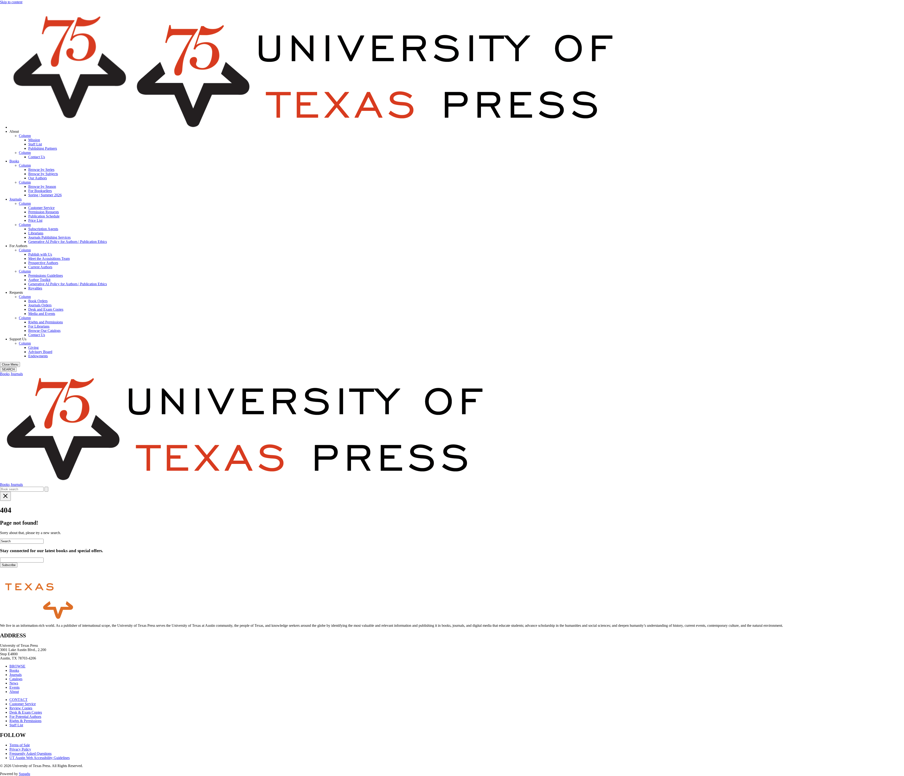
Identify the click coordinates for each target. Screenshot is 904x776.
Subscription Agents (43, 229)
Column (25, 136)
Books (14, 161)
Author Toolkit (39, 280)
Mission (34, 140)
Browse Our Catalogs (44, 331)
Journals (15, 199)
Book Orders (38, 301)
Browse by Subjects (43, 174)
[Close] (5, 496)
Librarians (35, 233)
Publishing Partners (42, 148)
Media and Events (41, 314)
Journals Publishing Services (49, 237)
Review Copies (20, 708)
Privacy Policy (20, 749)
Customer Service (41, 208)
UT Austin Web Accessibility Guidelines (39, 758)
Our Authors (37, 178)
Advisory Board (40, 352)
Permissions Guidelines (45, 275)
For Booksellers (40, 191)
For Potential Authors (25, 717)
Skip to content (11, 2)
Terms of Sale (19, 745)
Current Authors (40, 267)
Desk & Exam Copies (25, 712)
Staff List (35, 144)
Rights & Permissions (25, 721)
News (13, 683)
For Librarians (38, 326)
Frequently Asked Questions (30, 754)
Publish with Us (40, 254)
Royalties (35, 288)
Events (14, 687)
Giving (33, 348)
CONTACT (18, 700)
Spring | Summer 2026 (45, 195)
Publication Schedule (44, 216)
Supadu (24, 774)
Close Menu (10, 364)
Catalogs (15, 679)
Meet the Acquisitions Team (49, 259)
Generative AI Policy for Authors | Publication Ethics (67, 242)
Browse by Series (41, 170)
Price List (35, 220)
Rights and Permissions (45, 322)
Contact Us (36, 157)
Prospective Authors (43, 263)
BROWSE (17, 666)
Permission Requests (43, 212)
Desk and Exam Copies (45, 309)
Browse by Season (42, 187)
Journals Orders (40, 305)
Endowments (38, 356)
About (14, 692)
